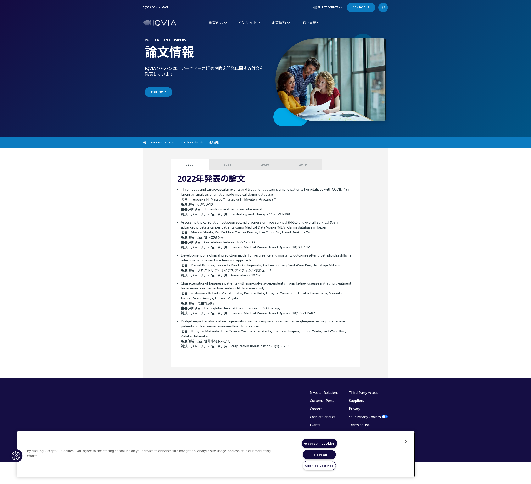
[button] (16, 455)
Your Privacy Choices (365, 417)
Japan (171, 142)
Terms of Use (359, 425)
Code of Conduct (322, 417)
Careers (316, 408)
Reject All (319, 455)
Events (315, 425)
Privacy (354, 408)
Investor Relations (324, 392)
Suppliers (356, 400)
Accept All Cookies (319, 443)
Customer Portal (322, 400)
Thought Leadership (191, 142)
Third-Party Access (363, 392)
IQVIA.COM (150, 7)
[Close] (406, 441)
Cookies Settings (319, 466)
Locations (157, 142)
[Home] (147, 142)
